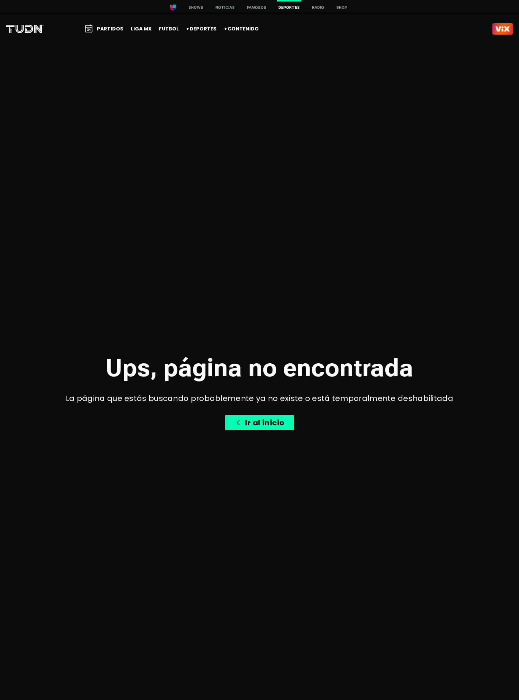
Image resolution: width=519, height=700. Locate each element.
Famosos (256, 7)
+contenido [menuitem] (241, 28)
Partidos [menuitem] (110, 28)
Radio (318, 7)
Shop (341, 7)
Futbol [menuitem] (169, 28)
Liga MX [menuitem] (141, 28)
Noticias (225, 7)
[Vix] (502, 29)
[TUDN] (25, 29)
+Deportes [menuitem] (201, 28)
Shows (195, 7)
